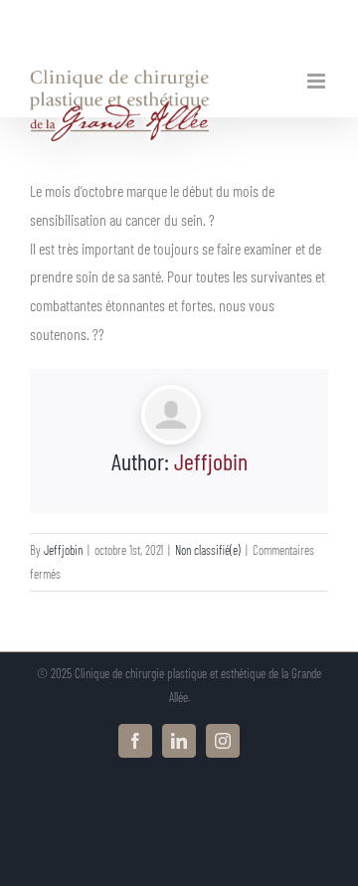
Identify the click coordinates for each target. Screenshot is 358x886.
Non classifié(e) (208, 550)
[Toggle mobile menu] (317, 81)
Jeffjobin (211, 460)
